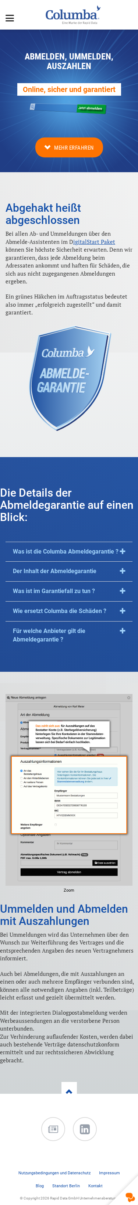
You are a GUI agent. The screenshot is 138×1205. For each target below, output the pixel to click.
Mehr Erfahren (74, 147)
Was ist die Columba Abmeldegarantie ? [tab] (65, 551)
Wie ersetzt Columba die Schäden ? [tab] (59, 611)
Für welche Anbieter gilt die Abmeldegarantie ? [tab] (49, 635)
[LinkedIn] (85, 1129)
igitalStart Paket (94, 241)
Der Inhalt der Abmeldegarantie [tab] (54, 571)
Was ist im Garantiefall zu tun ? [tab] (54, 591)
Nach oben (69, 1100)
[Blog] (53, 1129)
